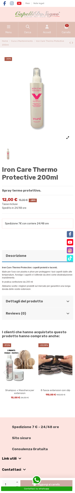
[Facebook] (70, 234)
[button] (4, 372)
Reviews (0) (16, 313)
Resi (27, 3)
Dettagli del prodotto (24, 301)
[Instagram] (70, 250)
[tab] (37, 256)
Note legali (38, 3)
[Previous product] (70, 42)
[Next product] (72, 42)
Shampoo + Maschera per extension (19, 392)
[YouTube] (70, 242)
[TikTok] (70, 258)
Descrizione (16, 256)
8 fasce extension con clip (55, 390)
